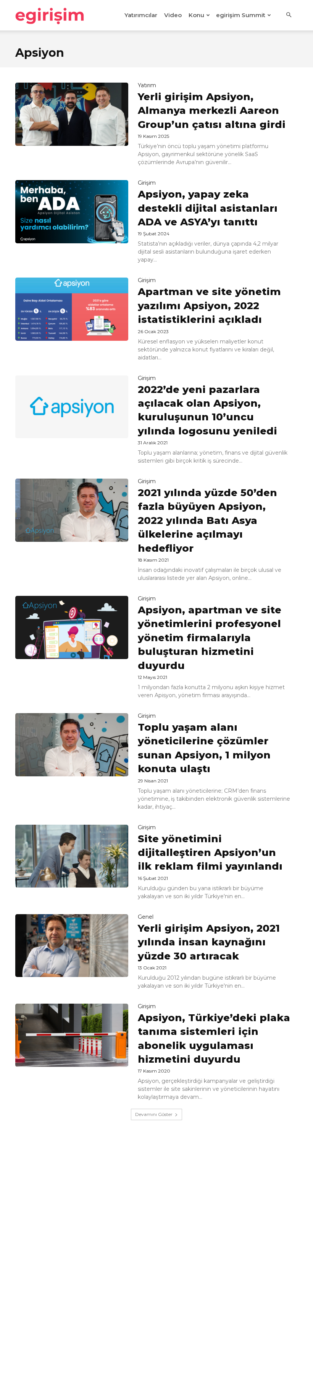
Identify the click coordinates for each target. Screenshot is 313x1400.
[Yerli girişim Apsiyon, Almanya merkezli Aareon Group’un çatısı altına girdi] (71, 114)
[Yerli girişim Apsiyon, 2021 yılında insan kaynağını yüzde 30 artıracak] (71, 945)
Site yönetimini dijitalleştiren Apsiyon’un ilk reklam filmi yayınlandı (210, 853)
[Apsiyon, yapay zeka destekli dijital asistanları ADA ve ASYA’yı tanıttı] (71, 211)
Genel (145, 916)
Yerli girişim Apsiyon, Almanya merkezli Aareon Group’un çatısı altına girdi (212, 111)
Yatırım (147, 85)
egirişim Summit (240, 15)
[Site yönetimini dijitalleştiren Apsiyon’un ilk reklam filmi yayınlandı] (71, 856)
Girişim (147, 182)
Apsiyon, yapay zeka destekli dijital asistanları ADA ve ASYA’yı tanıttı (208, 208)
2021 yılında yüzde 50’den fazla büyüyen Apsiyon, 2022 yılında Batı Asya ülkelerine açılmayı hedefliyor (207, 520)
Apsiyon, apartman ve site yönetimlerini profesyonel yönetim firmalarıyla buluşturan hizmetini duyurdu (209, 638)
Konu (196, 15)
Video (173, 15)
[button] (288, 15)
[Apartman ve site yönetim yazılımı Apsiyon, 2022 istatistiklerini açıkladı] (71, 309)
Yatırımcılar (140, 15)
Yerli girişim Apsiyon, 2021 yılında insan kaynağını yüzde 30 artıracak (209, 942)
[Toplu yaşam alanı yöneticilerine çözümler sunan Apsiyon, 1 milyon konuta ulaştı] (71, 744)
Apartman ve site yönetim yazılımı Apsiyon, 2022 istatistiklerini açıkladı (209, 306)
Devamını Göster (154, 1114)
